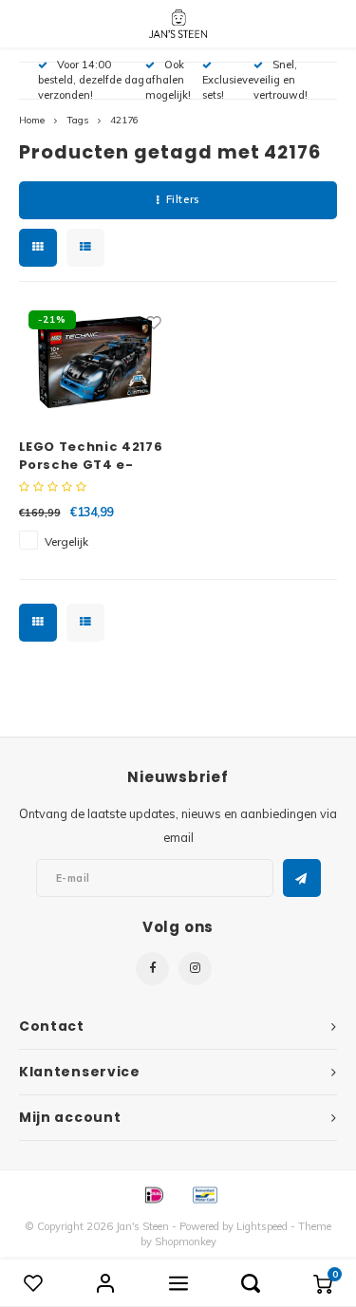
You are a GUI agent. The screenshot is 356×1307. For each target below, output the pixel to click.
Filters (182, 199)
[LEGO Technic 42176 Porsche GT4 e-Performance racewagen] (95, 361)
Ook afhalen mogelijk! (168, 80)
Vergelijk (66, 541)
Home (32, 120)
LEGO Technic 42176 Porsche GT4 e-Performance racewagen (91, 456)
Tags (77, 120)
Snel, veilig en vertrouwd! (280, 80)
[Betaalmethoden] (152, 1194)
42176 (124, 120)
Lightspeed (262, 1226)
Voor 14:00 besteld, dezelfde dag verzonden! (91, 80)
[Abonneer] (302, 878)
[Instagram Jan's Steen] (195, 968)
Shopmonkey (185, 1241)
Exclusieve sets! (227, 87)
